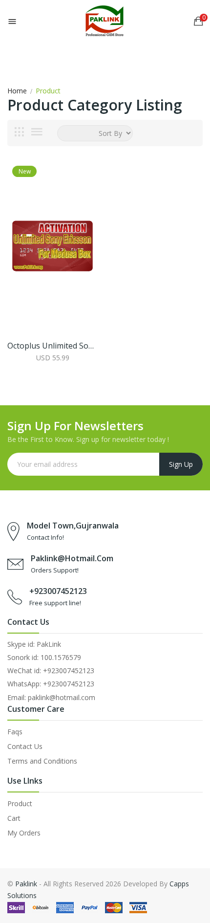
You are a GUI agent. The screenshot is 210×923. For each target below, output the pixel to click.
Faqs (14, 731)
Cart (14, 818)
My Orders (24, 832)
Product (19, 803)
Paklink (26, 883)
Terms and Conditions (42, 761)
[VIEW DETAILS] (52, 357)
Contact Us (24, 746)
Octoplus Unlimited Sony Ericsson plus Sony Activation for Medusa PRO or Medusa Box (52, 346)
